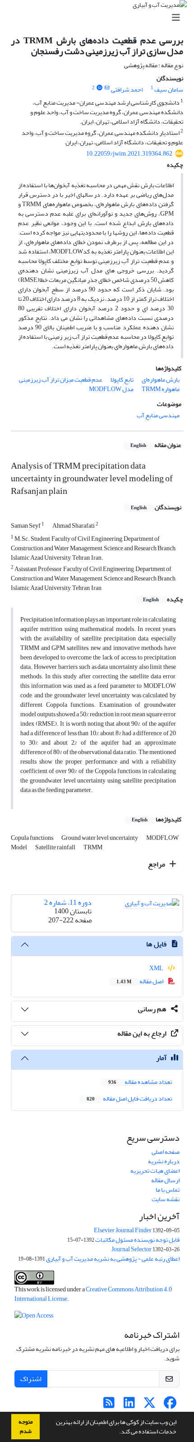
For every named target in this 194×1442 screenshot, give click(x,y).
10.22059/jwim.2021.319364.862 (129, 153)
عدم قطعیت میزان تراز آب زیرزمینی (60, 379)
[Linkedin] (129, 1405)
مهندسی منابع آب (158, 415)
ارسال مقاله (165, 1180)
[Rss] (109, 1405)
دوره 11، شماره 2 (68, 902)
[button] (116, 1432)
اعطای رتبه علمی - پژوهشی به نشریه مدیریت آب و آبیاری (113, 1259)
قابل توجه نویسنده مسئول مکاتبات (137, 1240)
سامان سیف (168, 89)
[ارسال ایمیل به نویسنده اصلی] (107, 87)
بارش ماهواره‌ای (161, 379)
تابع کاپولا (122, 379)
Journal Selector (131, 1249)
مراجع (157, 864)
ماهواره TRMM (161, 389)
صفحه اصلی (166, 1152)
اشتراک (31, 1379)
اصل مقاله (140, 981)
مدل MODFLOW (111, 389)
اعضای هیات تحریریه (155, 1171)
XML (156, 968)
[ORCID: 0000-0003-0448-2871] (99, 87)
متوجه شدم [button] (25, 1426)
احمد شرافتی (127, 89)
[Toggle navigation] (100, 17)
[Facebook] (170, 1405)
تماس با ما (168, 1190)
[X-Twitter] (149, 1405)
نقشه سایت (166, 1199)
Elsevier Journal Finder (123, 1230)
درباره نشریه (164, 1161)
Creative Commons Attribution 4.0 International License (93, 1294)
